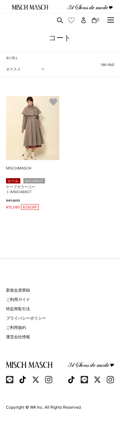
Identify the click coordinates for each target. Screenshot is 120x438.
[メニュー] (111, 20)
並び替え (12, 58)
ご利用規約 (16, 327)
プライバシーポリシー (26, 318)
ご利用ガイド (18, 299)
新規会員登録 (18, 290)
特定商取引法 (18, 308)
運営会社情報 (18, 336)
